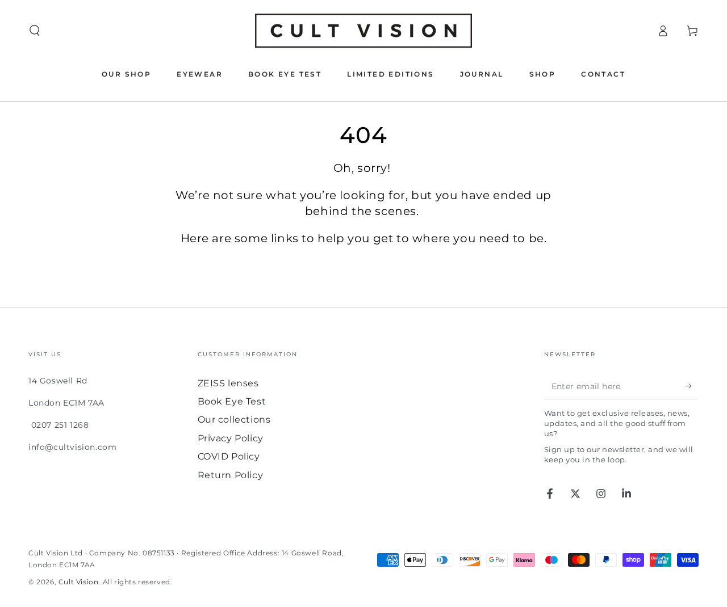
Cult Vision (79, 582)
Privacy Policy (231, 438)
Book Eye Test (232, 401)
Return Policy (231, 475)
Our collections (234, 419)
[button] (34, 30)
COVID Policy (229, 456)
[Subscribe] (692, 386)
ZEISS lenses (228, 383)
